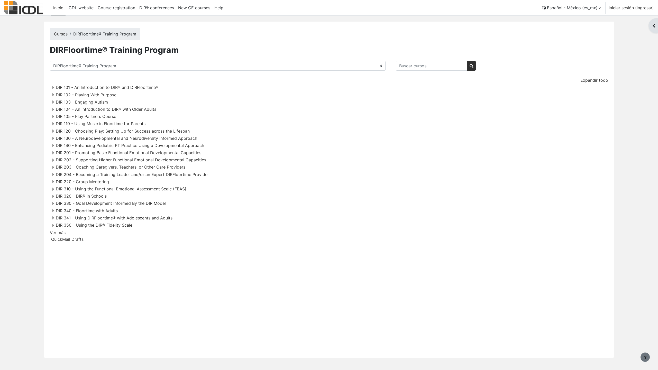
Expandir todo (594, 80)
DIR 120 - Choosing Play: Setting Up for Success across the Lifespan (123, 131)
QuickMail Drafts (67, 239)
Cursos (61, 33)
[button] (571, 7)
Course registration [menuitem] (116, 7)
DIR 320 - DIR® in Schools (81, 196)
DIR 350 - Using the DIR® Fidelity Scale (94, 225)
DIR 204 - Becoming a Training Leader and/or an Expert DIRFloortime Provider (132, 174)
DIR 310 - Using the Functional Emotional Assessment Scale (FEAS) (121, 188)
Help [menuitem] (218, 7)
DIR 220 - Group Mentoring (82, 181)
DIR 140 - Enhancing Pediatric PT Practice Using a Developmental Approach (130, 145)
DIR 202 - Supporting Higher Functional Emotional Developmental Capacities (131, 159)
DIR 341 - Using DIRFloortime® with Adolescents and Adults (114, 217)
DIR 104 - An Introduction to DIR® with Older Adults (106, 109)
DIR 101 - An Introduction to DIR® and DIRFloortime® (107, 87)
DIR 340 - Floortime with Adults (87, 210)
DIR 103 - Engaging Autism (82, 102)
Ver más (58, 232)
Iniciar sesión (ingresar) (631, 7)
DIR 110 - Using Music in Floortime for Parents (100, 123)
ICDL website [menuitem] (81, 7)
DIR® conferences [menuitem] (156, 7)
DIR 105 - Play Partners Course (86, 116)
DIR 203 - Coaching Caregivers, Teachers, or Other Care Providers (120, 167)
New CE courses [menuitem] (194, 7)
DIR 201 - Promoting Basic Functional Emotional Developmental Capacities (128, 152)
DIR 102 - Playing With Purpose (86, 94)
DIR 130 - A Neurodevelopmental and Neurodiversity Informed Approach (126, 138)
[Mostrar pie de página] (645, 357)
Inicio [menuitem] (58, 7)
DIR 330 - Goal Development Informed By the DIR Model (111, 203)
